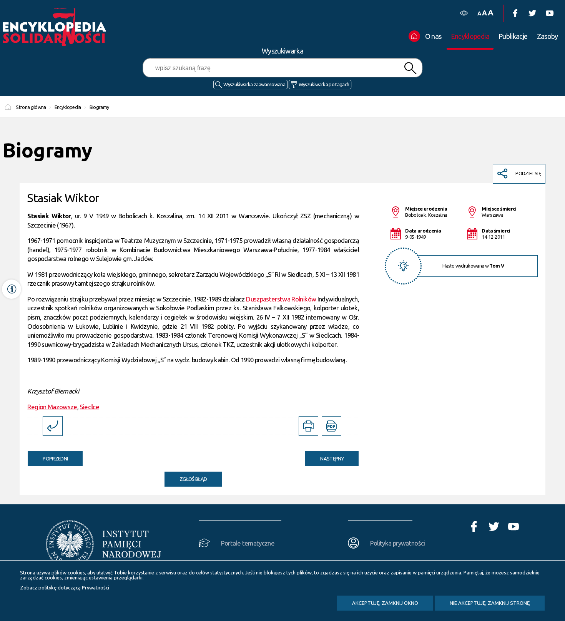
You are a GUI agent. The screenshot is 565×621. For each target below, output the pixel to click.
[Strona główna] (56, 27)
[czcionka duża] (490, 12)
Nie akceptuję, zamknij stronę (490, 603)
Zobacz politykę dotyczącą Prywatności (64, 587)
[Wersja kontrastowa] (463, 13)
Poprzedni (48, 456)
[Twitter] (532, 13)
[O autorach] (11, 289)
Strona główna (31, 107)
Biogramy (99, 107)
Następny (324, 456)
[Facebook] (514, 13)
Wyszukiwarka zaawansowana (254, 84)
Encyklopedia (68, 107)
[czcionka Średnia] (484, 13)
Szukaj (410, 68)
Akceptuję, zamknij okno (385, 603)
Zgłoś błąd (193, 479)
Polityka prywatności (397, 543)
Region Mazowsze (52, 406)
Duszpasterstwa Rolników (281, 299)
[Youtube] (549, 13)
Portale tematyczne (247, 543)
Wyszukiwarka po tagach (324, 84)
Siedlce (89, 406)
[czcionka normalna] (479, 13)
